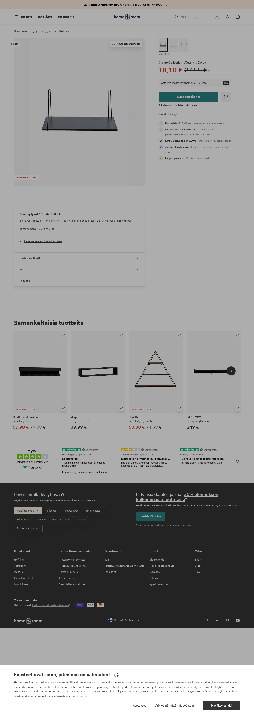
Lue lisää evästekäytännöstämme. (66, 696)
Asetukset (139, 705)
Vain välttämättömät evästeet (174, 705)
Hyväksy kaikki (221, 705)
